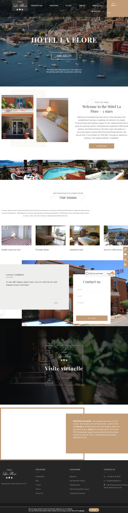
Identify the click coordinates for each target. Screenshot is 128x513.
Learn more (101, 146)
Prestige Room (42, 249)
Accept (94, 510)
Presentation (40, 476)
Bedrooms (73, 476)
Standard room (75, 485)
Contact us (39, 493)
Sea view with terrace (113, 249)
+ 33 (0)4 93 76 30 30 (113, 476)
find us (38, 489)
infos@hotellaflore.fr (114, 481)
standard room (76, 249)
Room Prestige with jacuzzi (79, 489)
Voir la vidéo (66, 378)
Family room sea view (11, 249)
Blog (37, 481)
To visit (38, 485)
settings (81, 511)
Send (93, 318)
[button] (55, 303)
